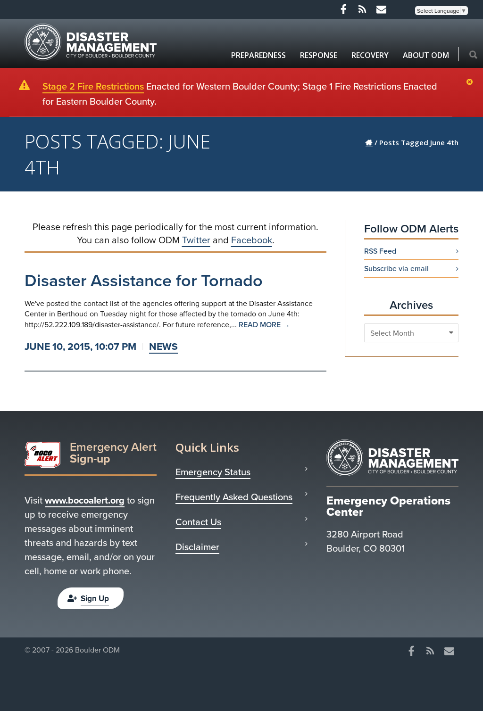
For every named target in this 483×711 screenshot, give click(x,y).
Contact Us (198, 522)
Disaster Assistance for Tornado (144, 280)
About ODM (426, 55)
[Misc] (381, 9)
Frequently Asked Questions (233, 497)
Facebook (251, 240)
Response (318, 55)
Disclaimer (197, 547)
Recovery (370, 55)
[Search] (473, 55)
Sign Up (95, 598)
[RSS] (362, 9)
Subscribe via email (396, 268)
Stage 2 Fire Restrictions (93, 86)
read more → (264, 324)
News (163, 346)
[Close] (471, 82)
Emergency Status (212, 472)
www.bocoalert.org (85, 500)
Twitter (196, 240)
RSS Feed (380, 251)
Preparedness (258, 55)
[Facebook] (343, 9)
